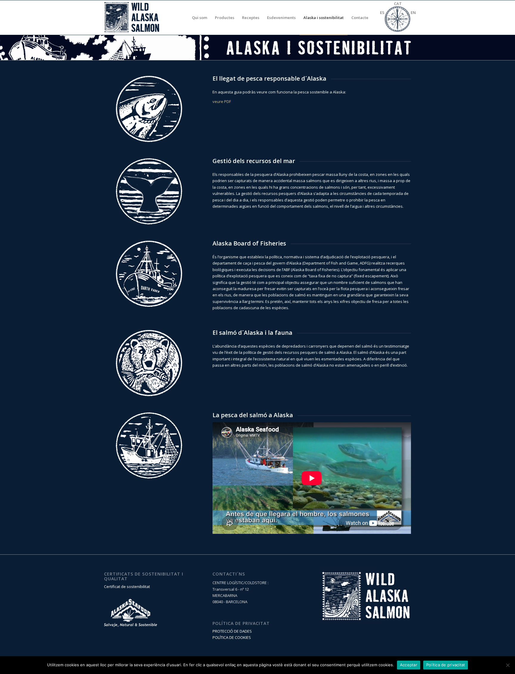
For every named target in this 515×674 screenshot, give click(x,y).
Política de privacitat (445, 664)
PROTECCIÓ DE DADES (232, 631)
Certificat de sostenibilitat (127, 586)
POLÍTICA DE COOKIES (231, 637)
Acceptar (408, 664)
